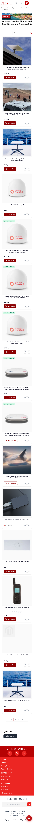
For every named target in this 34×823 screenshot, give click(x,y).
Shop (8, 8)
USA (23, 815)
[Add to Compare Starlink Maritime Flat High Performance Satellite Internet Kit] (28, 168)
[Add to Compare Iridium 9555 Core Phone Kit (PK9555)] (28, 665)
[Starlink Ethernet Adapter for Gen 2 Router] (17, 503)
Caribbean (28, 8)
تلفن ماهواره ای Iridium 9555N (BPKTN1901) (17, 607)
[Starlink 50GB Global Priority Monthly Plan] (17, 684)
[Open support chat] (29, 818)
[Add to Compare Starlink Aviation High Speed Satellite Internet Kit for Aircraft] (28, 483)
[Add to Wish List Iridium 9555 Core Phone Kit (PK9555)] (25, 665)
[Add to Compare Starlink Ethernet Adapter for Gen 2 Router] (28, 525)
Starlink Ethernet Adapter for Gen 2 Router (17, 519)
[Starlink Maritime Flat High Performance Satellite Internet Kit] (17, 142)
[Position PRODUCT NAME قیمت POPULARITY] (21, 33)
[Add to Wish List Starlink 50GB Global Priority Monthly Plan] (25, 710)
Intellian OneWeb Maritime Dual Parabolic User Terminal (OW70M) (17, 342)
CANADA (12, 813)
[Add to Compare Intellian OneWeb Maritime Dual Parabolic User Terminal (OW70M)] (28, 352)
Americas (21, 8)
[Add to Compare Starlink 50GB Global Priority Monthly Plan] (28, 710)
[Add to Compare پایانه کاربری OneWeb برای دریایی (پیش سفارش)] (28, 214)
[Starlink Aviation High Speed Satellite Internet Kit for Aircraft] (17, 460)
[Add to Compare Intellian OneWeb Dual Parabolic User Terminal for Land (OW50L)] (28, 260)
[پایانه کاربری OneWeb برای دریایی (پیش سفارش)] (17, 188)
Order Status (5, 779)
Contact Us (4, 787)
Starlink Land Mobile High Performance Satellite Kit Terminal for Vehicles (17, 114)
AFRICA (7, 811)
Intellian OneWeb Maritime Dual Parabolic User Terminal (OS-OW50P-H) (17, 297)
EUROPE (20, 813)
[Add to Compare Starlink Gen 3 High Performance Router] (28, 571)
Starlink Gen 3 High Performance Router (17, 561)
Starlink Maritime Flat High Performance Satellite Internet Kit (17, 159)
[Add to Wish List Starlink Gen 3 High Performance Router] (25, 571)
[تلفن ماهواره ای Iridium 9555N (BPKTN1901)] (17, 591)
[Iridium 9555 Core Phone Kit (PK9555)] (17, 638)
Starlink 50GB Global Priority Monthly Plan (17, 700)
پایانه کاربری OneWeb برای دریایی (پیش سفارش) (17, 204)
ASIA (14, 811)
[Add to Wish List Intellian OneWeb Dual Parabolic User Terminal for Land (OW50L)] (25, 260)
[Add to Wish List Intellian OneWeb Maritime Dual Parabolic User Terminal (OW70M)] (25, 352)
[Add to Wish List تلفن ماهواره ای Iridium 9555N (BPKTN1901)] (25, 619)
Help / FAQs (5, 790)
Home (2, 8)
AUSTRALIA (22, 811)
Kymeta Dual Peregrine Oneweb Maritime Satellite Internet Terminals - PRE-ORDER (17, 434)
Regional (14, 8)
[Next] (26, 719)
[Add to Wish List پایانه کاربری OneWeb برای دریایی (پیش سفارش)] (25, 214)
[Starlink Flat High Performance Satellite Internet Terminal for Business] (17, 51)
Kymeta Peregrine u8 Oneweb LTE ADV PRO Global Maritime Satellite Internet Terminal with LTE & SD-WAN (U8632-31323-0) (17, 388)
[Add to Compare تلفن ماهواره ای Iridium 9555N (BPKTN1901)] (28, 619)
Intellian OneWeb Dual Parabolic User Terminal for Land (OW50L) (17, 251)
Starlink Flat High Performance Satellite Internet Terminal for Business (17, 68)
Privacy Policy (5, 766)
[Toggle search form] (16, 3)
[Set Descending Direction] (31, 33)
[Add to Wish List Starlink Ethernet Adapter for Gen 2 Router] (25, 525)
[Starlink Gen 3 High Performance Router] (17, 545)
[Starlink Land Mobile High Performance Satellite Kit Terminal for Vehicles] (17, 97)
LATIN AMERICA (14, 815)
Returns (11, 793)
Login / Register (6, 776)
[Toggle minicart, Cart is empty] (27, 3)
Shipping (4, 793)
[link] (8, 719)
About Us (4, 762)
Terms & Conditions (7, 769)
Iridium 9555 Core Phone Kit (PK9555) (17, 655)
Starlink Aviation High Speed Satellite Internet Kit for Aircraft (17, 477)
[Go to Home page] (6, 3)
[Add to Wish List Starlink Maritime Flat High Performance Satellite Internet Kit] (25, 168)
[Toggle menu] (31, 3)
